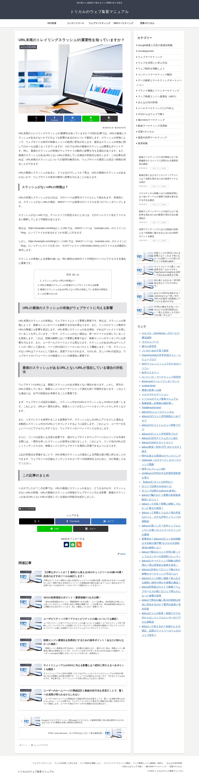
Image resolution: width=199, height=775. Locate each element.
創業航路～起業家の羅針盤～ (157, 403)
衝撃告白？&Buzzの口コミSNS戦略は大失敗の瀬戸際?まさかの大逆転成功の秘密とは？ (161, 543)
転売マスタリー (150, 372)
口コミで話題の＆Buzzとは (157, 486)
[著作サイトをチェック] (66, 544)
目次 (68, 274)
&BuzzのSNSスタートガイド (157, 442)
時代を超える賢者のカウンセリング (161, 455)
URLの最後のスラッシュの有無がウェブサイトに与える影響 (69, 285)
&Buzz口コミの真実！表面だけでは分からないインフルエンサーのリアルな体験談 (161, 617)
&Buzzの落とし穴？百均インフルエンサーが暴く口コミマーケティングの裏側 (161, 530)
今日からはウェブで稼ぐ (132, 766)
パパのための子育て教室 (155, 350)
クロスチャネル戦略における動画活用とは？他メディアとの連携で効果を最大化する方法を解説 (158, 196)
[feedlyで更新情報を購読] (72, 544)
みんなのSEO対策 (28, 509)
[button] (109, 119)
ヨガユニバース (150, 342)
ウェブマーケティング (42, 763)
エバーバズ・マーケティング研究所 (161, 377)
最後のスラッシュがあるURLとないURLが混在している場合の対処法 (73, 289)
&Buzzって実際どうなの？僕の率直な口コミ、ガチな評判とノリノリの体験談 (161, 517)
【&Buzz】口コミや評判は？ (157, 482)
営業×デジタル (175, 766)
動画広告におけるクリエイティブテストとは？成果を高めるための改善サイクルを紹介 (158, 178)
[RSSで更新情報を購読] (79, 544)
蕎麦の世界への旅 (151, 390)
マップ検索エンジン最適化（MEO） (148, 763)
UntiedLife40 (148, 385)
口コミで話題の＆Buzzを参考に (159, 490)
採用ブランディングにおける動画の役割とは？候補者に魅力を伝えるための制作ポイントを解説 (158, 232)
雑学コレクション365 (153, 469)
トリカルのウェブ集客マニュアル (160, 398)
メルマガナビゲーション (155, 394)
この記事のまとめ (48, 293)
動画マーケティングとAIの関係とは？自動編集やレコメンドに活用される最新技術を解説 (158, 160)
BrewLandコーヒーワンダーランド (161, 381)
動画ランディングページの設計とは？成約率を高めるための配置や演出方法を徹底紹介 (158, 214)
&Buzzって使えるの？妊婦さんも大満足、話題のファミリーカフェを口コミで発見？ (161, 631)
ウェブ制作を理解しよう (90, 763)
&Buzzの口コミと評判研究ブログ (160, 434)
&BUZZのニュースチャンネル (158, 412)
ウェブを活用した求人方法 (65, 763)
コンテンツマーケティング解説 (117, 763)
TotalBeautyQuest (151, 407)
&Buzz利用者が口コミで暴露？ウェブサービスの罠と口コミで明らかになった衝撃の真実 (161, 591)
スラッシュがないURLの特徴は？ (58, 280)
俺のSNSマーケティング (156, 766)
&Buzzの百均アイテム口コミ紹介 (160, 438)
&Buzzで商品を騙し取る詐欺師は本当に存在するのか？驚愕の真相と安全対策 (161, 604)
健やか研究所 (149, 346)
